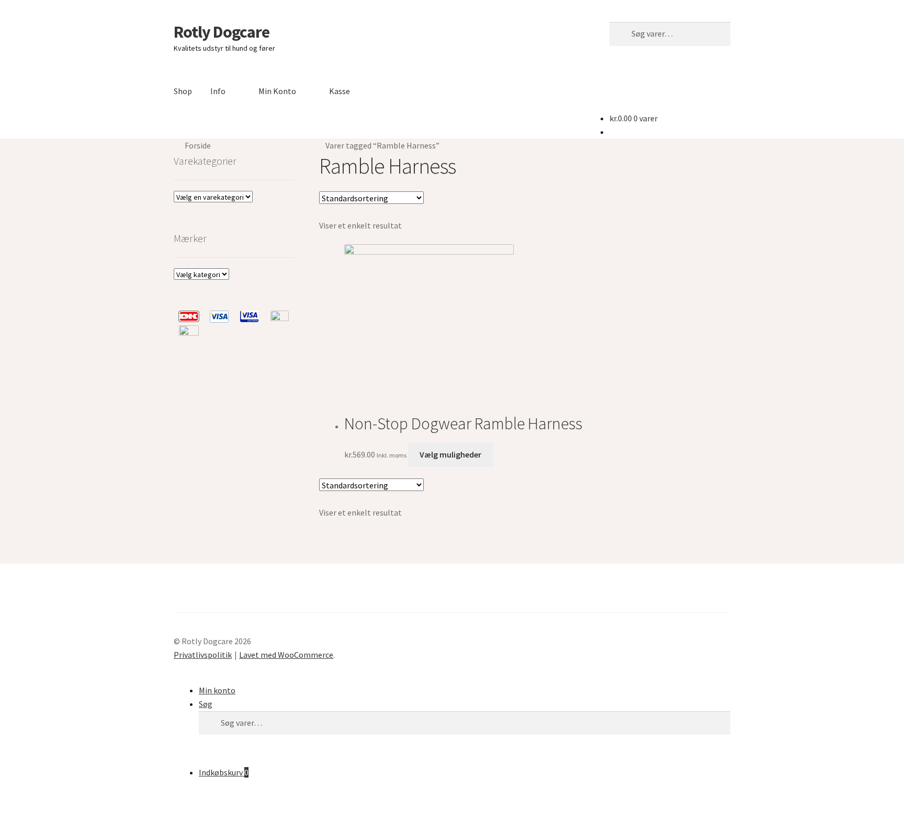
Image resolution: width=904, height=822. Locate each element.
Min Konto (277, 91)
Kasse (339, 91)
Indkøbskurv (223, 772)
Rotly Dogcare (221, 31)
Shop (183, 91)
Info (217, 91)
